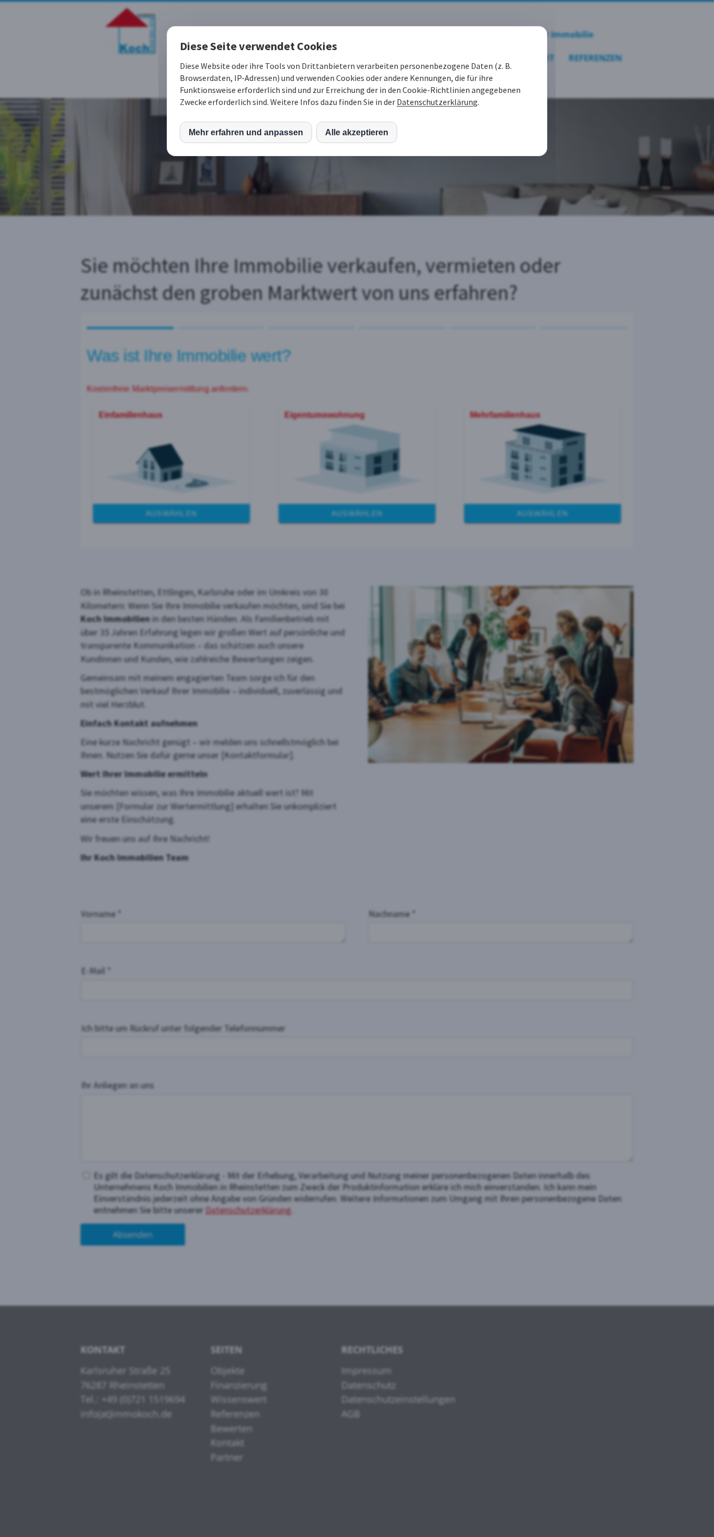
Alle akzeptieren (356, 132)
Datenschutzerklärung (437, 102)
